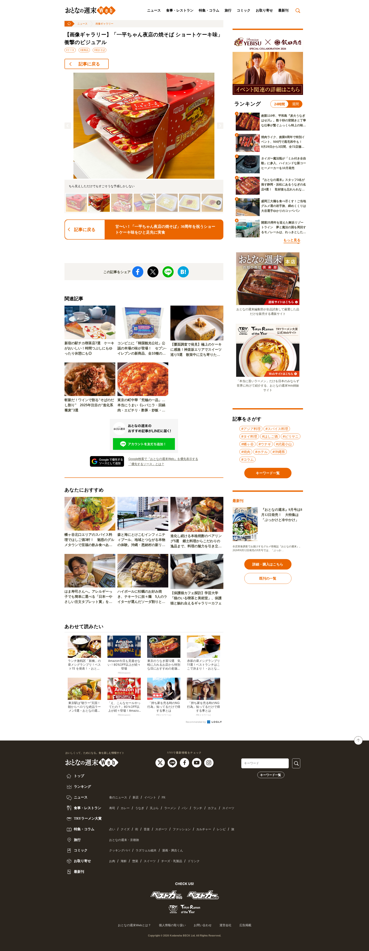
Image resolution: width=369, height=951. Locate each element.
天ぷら (154, 808)
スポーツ (161, 829)
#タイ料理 (249, 436)
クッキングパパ (119, 850)
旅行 (228, 10)
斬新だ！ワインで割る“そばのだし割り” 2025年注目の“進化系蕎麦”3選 (89, 405)
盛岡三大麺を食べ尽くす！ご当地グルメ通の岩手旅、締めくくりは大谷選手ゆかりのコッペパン (283, 205)
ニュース (154, 10)
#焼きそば (99, 50)
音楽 (147, 829)
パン (185, 808)
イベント (150, 797)
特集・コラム (209, 10)
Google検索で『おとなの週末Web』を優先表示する (163, 459)
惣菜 (135, 861)
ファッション (182, 829)
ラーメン (170, 808)
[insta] (208, 762)
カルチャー (203, 829)
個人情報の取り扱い (172, 925)
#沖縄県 (278, 452)
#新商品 (84, 50)
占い (112, 829)
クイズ (125, 829)
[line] (173, 762)
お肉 (112, 861)
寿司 (112, 808)
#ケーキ (70, 50)
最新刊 (283, 10)
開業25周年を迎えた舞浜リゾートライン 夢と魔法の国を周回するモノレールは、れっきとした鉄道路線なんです (283, 227)
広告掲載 (245, 925)
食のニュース (118, 797)
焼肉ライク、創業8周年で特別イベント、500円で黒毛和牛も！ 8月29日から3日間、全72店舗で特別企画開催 (283, 142)
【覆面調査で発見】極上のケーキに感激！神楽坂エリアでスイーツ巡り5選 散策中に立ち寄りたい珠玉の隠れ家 (196, 350)
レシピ (221, 829)
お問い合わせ (203, 925)
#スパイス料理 (276, 429)
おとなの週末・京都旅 (124, 840)
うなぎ (139, 808)
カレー (125, 808)
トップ (78, 776)
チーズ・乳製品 (171, 861)
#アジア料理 (251, 429)
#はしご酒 (270, 436)
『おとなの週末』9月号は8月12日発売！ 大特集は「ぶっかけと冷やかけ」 (281, 515)
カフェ (212, 808)
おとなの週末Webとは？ (134, 925)
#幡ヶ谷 (247, 444)
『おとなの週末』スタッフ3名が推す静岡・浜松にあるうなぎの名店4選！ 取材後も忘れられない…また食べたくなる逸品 (283, 185)
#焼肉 (245, 452)
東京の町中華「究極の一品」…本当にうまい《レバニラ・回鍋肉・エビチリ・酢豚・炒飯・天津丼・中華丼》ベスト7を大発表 (142, 405)
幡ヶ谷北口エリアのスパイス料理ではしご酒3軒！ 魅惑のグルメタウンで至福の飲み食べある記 (89, 540)
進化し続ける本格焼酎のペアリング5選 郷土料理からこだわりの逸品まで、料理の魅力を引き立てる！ (196, 541)
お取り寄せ (264, 10)
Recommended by (196, 721)
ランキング (82, 786)
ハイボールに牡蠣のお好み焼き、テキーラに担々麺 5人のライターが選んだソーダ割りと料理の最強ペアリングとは (142, 597)
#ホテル (261, 452)
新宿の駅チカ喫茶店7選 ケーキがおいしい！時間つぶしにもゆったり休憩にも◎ (89, 348)
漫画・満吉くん (172, 850)
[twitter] (161, 762)
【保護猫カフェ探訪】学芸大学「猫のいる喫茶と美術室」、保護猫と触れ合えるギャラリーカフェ (196, 598)
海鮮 (124, 861)
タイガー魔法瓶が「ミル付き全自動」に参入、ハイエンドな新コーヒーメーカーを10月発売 (283, 163)
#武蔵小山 (284, 444)
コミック (243, 10)
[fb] (185, 762)
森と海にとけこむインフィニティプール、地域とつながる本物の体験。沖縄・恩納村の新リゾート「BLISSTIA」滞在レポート (142, 540)
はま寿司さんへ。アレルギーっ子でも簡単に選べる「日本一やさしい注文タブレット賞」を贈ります (88, 597)
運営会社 (225, 925)
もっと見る (291, 240)
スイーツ (228, 808)
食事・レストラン (179, 10)
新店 (136, 797)
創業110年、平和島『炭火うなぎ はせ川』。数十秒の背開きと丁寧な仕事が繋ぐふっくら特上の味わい (283, 121)
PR (163, 797)
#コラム (247, 459)
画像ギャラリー (104, 23)
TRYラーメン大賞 (87, 818)
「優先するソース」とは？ (146, 464)
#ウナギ (265, 444)
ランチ (197, 808)
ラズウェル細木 (146, 850)
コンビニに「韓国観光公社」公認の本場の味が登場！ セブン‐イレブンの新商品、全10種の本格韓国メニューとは (141, 348)
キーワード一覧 (270, 775)
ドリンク (194, 861)
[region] (143, 143)
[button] (67, 125)
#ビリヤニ (291, 436)
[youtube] (197, 762)
